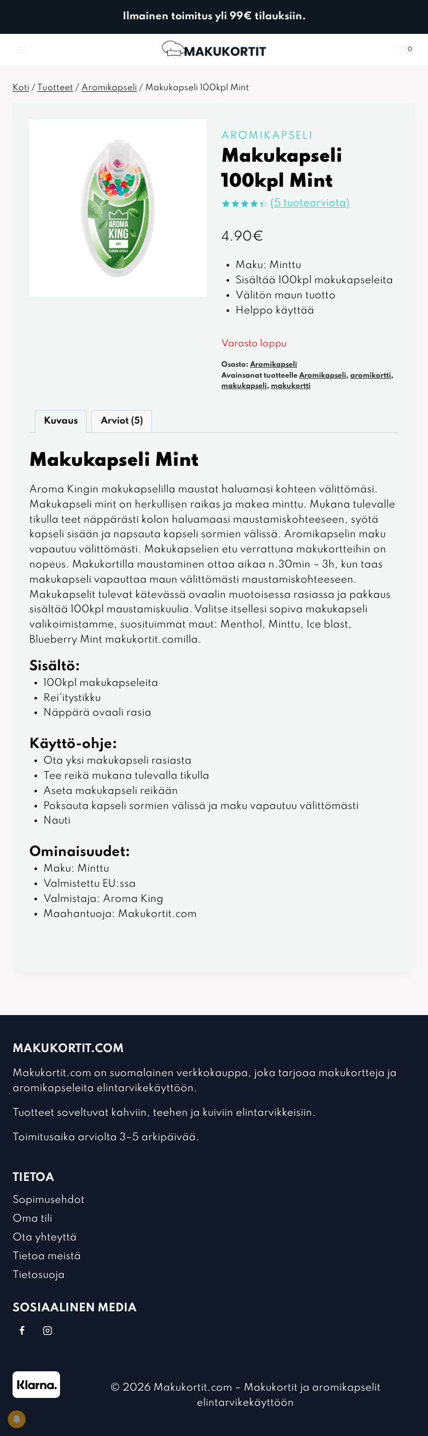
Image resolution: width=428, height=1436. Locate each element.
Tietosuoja (39, 1275)
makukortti (291, 386)
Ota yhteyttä (45, 1238)
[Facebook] (22, 1330)
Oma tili (32, 1219)
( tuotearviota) (310, 203)
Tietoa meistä (47, 1256)
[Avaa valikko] (22, 49)
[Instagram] (47, 1330)
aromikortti (370, 375)
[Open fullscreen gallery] (196, 286)
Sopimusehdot (49, 1200)
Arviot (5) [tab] (122, 421)
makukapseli (244, 386)
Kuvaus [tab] (61, 421)
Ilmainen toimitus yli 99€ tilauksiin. (214, 16)
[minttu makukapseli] (118, 208)
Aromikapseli (267, 136)
